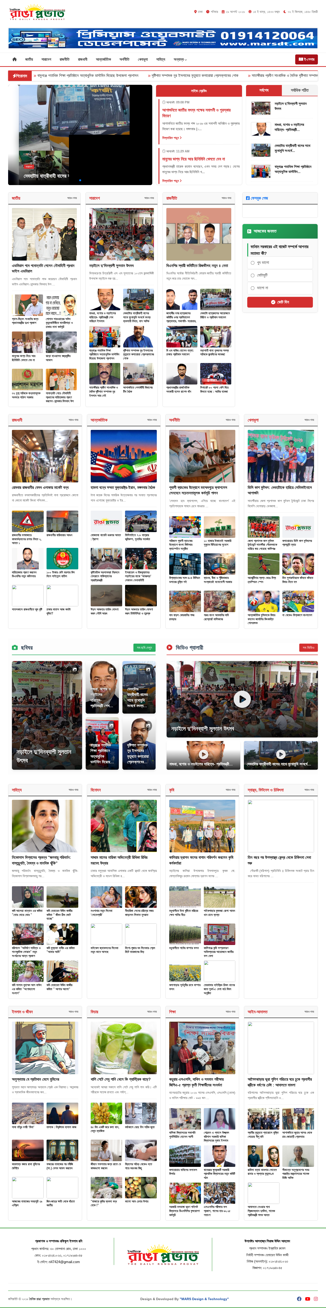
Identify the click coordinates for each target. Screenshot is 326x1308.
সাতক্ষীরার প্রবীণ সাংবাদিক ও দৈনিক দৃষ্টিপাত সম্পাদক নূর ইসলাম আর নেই (235, 75)
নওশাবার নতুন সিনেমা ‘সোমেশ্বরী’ (101, 913)
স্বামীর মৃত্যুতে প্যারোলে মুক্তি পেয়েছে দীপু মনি (263, 1134)
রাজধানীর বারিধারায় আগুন (59, 535)
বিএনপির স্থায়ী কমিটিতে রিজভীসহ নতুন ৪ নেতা (197, 265)
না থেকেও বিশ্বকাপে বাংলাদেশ (297, 615)
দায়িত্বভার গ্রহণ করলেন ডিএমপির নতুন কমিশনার (24, 574)
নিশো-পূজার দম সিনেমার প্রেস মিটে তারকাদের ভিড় (140, 950)
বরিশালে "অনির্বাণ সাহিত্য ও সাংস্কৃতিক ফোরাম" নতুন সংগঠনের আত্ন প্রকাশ (26, 952)
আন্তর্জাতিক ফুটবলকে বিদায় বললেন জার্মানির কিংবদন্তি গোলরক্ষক (261, 619)
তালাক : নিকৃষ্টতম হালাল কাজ (61, 1127)
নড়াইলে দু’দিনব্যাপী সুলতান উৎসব (111, 265)
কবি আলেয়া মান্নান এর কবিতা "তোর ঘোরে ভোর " (27, 913)
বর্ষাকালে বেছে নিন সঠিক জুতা (140, 1127)
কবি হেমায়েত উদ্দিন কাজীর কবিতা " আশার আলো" (59, 987)
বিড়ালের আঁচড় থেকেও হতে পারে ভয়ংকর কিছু (138, 1166)
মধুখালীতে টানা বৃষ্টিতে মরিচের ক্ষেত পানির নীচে (183, 913)
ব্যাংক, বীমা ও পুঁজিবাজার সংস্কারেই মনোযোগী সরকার (218, 580)
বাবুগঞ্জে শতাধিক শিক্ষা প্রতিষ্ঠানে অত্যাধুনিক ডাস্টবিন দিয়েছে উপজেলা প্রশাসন (104, 354)
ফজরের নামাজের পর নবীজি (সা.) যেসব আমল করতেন (60, 1166)
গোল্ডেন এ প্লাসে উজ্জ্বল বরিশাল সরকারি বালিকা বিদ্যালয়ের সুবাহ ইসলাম (216, 1136)
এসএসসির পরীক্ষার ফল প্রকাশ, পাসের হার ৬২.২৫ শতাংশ (217, 1211)
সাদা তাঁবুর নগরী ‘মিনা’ (23, 1127)
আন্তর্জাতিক (103, 59)
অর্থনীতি (124, 59)
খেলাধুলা (143, 59)
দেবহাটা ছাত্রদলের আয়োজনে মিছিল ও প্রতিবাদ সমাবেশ (215, 315)
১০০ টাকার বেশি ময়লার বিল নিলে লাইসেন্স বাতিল (61, 574)
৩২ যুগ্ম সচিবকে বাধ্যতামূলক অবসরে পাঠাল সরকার (26, 395)
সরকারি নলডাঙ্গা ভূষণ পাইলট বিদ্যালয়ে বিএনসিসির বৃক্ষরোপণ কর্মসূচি (184, 1211)
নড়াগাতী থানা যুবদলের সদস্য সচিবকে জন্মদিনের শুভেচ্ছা (214, 352)
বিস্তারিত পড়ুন (171, 138)
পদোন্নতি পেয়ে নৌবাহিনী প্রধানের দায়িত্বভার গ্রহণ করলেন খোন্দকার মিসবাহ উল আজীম (60, 399)
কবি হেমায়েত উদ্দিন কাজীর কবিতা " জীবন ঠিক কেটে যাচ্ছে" (59, 914)
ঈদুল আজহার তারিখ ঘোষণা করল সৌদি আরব (105, 611)
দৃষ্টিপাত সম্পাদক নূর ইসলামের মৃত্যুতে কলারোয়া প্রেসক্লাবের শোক (131, 75)
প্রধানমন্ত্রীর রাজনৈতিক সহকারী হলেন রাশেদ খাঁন (178, 389)
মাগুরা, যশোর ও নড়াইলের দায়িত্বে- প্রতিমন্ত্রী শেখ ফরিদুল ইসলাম (102, 317)
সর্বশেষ (263, 90)
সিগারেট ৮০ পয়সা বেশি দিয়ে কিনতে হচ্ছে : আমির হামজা (214, 389)
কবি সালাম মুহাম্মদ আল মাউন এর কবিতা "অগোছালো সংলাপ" (27, 989)
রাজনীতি (64, 59)
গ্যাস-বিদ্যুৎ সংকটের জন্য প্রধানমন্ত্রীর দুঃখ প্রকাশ (25, 321)
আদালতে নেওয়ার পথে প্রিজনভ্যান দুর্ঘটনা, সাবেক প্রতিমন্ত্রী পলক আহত (261, 1211)
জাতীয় (29, 59)
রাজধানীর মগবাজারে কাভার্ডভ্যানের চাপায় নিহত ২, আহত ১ (27, 539)
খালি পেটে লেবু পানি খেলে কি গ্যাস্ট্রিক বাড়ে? (121, 1079)
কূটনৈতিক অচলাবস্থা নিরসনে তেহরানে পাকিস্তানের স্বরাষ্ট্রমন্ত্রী (105, 576)
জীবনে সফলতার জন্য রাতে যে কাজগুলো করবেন (106, 1166)
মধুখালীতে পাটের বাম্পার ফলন (184, 948)
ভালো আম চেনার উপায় (136, 1201)
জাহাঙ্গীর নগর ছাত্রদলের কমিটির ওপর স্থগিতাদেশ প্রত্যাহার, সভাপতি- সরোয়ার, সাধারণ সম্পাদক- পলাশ (181, 319)
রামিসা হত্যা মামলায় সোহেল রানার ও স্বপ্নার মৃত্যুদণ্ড (262, 1172)
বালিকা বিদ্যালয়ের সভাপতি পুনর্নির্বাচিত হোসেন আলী (182, 1134)
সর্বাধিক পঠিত (300, 90)
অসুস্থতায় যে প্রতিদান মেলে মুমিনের (35, 1079)
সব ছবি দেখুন (144, 648)
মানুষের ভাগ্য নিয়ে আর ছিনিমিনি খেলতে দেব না (23, 358)
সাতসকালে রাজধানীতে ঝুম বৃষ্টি (27, 609)
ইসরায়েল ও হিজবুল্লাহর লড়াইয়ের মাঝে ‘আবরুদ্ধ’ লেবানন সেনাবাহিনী (138, 576)
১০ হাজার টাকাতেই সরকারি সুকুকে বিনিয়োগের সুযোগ (217, 543)
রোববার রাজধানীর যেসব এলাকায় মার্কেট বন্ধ (40, 487)
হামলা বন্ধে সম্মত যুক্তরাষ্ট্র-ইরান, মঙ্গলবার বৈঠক (123, 487)
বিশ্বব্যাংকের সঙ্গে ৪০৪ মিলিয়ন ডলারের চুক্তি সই (184, 580)
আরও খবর (72, 198)
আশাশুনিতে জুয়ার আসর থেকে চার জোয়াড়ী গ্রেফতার (297, 1134)
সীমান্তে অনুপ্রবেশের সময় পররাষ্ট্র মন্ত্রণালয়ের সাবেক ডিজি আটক (295, 1174)
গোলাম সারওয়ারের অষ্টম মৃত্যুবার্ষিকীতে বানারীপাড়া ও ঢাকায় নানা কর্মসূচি (59, 323)
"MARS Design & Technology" (204, 1299)
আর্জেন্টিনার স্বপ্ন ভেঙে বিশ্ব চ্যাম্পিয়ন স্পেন (262, 580)
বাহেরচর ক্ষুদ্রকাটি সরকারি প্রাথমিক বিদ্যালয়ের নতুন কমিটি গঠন (219, 1174)
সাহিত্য (160, 59)
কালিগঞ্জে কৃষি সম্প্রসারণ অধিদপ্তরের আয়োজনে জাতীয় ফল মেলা (219, 952)
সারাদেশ (46, 59)
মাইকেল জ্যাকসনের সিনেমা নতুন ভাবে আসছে (104, 950)
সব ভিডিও (308, 648)
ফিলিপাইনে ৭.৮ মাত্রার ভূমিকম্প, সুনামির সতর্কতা (137, 537)
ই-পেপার (308, 59)
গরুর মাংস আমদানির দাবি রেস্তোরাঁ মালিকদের (216, 617)
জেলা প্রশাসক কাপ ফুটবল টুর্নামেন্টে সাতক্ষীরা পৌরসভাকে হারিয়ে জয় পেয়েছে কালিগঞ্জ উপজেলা (262, 547)
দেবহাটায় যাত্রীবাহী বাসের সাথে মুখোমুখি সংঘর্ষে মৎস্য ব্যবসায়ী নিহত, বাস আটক (79, 176)
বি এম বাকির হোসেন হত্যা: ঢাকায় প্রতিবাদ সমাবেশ (180, 352)
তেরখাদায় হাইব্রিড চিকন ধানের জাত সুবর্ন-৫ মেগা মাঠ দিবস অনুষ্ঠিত (219, 989)
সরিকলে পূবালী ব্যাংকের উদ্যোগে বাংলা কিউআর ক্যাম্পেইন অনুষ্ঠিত (180, 544)
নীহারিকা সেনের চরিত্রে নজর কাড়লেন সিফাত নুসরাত (139, 913)
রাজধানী (82, 59)
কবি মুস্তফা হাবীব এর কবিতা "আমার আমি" (61, 950)
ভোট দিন (283, 302)
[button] (73, 180)
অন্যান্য (179, 59)
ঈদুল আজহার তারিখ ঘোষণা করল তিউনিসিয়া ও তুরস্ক (139, 611)
